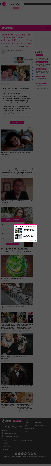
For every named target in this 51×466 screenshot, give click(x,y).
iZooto (35, 240)
